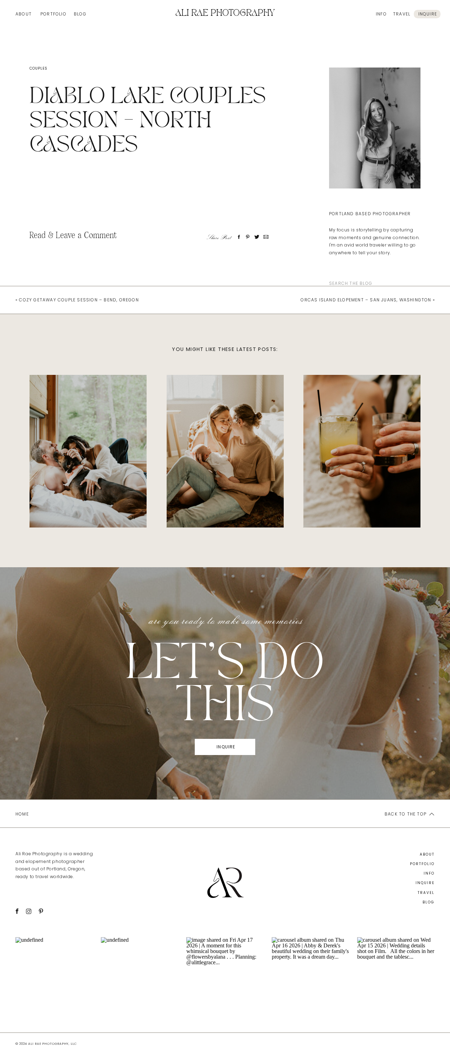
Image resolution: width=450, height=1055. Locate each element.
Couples (38, 68)
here (80, 208)
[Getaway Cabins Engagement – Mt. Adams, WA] (88, 451)
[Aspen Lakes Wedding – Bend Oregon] (361, 451)
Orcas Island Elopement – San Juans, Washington (366, 300)
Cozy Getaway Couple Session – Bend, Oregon (79, 300)
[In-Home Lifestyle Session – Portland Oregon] (225, 451)
